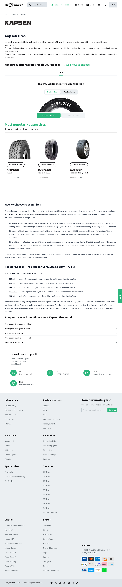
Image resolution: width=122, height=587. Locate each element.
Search (46, 406)
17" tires (46, 494)
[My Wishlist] (105, 4)
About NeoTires (11, 415)
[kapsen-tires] (20, 169)
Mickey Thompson (50, 548)
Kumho (46, 557)
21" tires (46, 476)
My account (9, 441)
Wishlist (8, 459)
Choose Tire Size (48, 115)
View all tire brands (51, 570)
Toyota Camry (10, 561)
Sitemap (8, 424)
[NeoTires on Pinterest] (60, 582)
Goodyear (47, 561)
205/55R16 (13, 279)
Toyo (45, 552)
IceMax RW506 (44, 173)
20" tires (46, 481)
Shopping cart (10, 454)
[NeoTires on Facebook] (51, 582)
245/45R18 (13, 296)
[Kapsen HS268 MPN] (20, 160)
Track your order (49, 424)
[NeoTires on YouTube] (68, 582)
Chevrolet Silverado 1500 (15, 525)
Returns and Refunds (51, 419)
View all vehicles (11, 570)
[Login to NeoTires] (99, 4)
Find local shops (49, 454)
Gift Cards (9, 481)
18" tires (46, 490)
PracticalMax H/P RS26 (79, 173)
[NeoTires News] (77, 582)
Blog (45, 410)
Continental (48, 525)
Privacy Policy (10, 406)
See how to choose (78, 65)
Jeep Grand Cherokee (13, 543)
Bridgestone (48, 539)
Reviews (46, 459)
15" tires (46, 503)
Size (61, 72)
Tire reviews (48, 450)
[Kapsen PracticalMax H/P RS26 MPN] (83, 160)
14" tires (46, 508)
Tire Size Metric (52, 92)
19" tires (46, 485)
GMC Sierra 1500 (11, 534)
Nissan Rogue (10, 548)
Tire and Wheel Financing (15, 476)
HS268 (9, 173)
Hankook (47, 543)
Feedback (47, 428)
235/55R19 (13, 287)
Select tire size (15, 164)
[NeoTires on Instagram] (56, 582)
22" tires (46, 472)
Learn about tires (50, 441)
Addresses (9, 450)
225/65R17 (13, 283)
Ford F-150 (9, 530)
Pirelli (45, 530)
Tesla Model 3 (10, 552)
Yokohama (47, 534)
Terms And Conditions (14, 410)
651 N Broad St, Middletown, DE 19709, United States (95, 551)
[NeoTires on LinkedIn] (73, 582)
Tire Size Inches (69, 92)
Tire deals (9, 472)
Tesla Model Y (10, 557)
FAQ (44, 415)
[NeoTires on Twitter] (64, 582)
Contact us (9, 419)
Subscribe (112, 410)
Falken (45, 566)
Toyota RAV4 (10, 566)
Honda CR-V (9, 539)
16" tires (46, 499)
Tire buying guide (50, 445)
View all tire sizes (50, 512)
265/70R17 (13, 292)
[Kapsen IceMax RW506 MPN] (51, 160)
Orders (7, 445)
